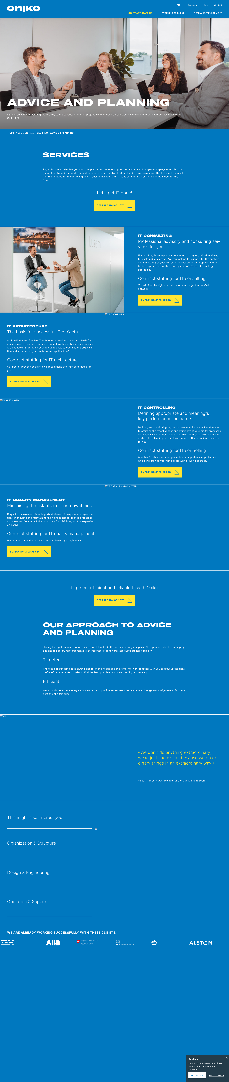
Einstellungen (216, 1075)
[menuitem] (140, 13)
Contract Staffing (35, 133)
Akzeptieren (197, 1075)
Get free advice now (110, 205)
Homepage (14, 133)
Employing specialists (156, 300)
